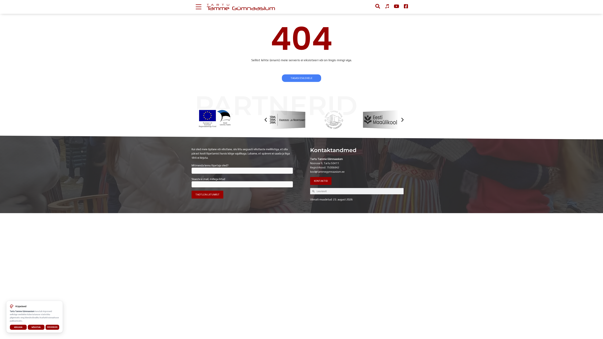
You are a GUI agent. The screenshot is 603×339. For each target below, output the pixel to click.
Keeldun (18, 327)
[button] (265, 119)
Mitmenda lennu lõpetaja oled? (210, 165)
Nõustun (36, 327)
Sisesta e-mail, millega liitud (208, 179)
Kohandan (52, 327)
